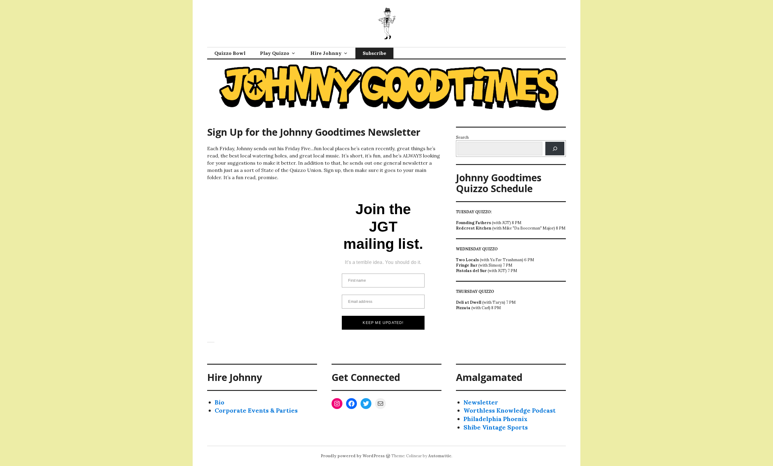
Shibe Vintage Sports (495, 427)
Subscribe (374, 53)
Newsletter (480, 402)
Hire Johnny (326, 53)
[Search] (554, 148)
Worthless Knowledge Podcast (509, 410)
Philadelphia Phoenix (495, 419)
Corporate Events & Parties (256, 410)
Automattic (439, 455)
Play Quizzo (274, 53)
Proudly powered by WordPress (353, 455)
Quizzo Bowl (229, 53)
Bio (219, 402)
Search (462, 137)
